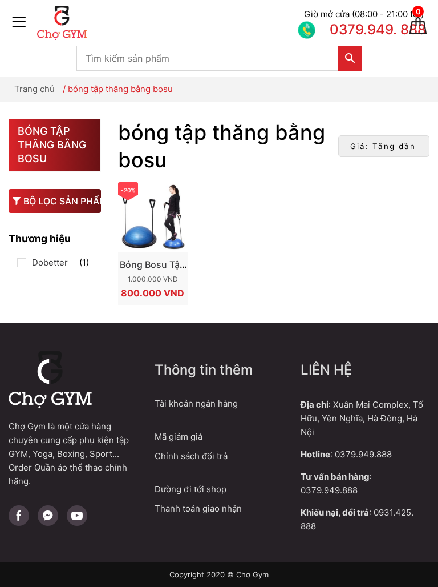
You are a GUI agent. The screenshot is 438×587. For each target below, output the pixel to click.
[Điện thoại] (349, 22)
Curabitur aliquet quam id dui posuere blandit (219, 489)
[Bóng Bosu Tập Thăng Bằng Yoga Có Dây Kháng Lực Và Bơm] (153, 217)
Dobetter (50, 262)
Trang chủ (34, 88)
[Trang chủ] (167, 23)
